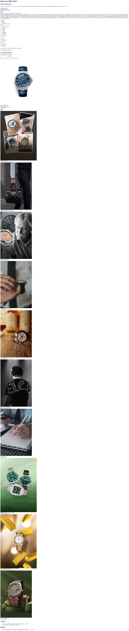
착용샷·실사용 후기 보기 (4, 9)
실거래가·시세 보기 (3, 8)
